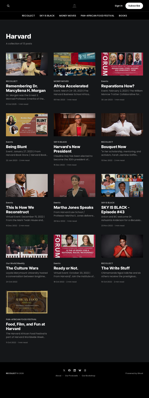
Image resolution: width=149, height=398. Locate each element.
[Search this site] (8, 5)
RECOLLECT (28, 15)
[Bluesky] (80, 370)
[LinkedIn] (74, 370)
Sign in (119, 5)
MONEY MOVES (67, 15)
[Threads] (85, 370)
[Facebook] (69, 370)
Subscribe (134, 5)
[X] (64, 370)
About (58, 375)
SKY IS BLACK (47, 15)
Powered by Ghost (134, 373)
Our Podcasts (71, 375)
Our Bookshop (88, 375)
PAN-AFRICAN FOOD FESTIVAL (97, 15)
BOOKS (123, 15)
